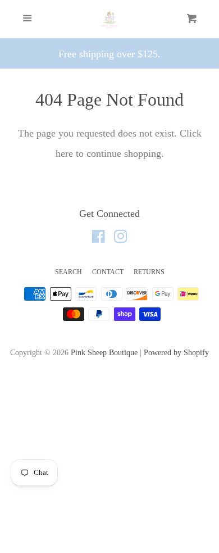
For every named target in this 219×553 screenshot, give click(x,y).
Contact (108, 272)
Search (68, 272)
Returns (149, 272)
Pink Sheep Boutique (104, 352)
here (64, 153)
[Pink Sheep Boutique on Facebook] (99, 238)
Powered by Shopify (176, 352)
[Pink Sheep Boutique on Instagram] (120, 238)
